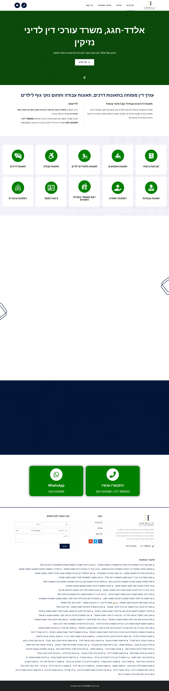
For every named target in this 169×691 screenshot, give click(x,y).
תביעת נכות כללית (69, 653)
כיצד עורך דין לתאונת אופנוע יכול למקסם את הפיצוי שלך (80, 594)
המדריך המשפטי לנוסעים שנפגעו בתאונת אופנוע (39, 569)
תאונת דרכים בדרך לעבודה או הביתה (81, 661)
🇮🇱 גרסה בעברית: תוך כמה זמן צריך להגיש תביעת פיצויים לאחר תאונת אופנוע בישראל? (115, 628)
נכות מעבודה (85, 657)
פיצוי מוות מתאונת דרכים (142, 670)
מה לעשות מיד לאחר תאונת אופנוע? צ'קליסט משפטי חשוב (128, 598)
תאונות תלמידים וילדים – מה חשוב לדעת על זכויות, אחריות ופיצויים (125, 636)
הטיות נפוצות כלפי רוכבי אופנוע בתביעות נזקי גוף (78, 590)
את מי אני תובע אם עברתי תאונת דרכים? (135, 674)
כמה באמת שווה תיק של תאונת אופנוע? (136, 602)
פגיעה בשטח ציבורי (113, 649)
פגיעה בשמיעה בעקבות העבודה (39, 649)
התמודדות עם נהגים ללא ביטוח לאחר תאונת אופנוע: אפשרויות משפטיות (69, 598)
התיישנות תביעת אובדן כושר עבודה (60, 640)
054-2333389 (104, 491)
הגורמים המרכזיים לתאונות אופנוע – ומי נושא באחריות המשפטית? (125, 573)
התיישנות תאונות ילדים (116, 653)
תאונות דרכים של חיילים (59, 666)
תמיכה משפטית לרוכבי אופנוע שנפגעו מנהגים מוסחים (88, 586)
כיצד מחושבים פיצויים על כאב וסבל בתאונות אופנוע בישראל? (64, 615)
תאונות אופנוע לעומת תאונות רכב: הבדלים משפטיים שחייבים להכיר (124, 623)
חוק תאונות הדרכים (53, 670)
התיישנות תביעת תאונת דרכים (28, 670)
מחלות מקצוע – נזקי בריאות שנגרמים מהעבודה (111, 644)
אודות (118, 5)
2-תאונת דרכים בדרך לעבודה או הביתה (111, 657)
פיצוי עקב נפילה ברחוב (32, 640)
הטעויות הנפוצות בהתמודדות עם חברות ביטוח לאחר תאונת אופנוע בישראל (121, 632)
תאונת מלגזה (95, 649)
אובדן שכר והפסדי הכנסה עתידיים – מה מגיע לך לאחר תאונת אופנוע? (123, 615)
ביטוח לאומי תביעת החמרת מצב (139, 649)
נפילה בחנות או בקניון (143, 644)
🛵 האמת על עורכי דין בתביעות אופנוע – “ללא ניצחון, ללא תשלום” (88, 602)
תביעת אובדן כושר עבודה (48, 653)
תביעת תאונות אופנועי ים (36, 657)
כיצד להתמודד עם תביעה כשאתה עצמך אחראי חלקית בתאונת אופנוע (64, 573)
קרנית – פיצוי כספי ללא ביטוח (32, 666)
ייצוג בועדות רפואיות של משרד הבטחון (71, 644)
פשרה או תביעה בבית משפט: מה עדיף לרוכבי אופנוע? (130, 607)
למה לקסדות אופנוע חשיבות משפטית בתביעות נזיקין (131, 581)
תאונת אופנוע (117, 666)
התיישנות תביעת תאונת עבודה (63, 657)
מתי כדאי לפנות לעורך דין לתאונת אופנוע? (87, 619)
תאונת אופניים (30, 661)
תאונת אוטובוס (102, 666)
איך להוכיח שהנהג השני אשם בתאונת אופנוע (134, 586)
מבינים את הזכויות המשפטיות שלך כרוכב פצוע (72, 623)
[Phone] (24, 5)
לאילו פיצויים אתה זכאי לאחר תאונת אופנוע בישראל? (130, 619)
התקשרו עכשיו (113, 485)
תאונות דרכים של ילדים (83, 666)
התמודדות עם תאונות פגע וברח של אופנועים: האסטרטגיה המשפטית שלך (74, 581)
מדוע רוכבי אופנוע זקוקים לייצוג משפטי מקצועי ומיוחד (130, 594)
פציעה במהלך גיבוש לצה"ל (141, 640)
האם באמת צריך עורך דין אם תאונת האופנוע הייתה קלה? (129, 577)
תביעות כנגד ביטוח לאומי (142, 657)
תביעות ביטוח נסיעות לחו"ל (90, 640)
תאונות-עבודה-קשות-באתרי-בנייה (78, 636)
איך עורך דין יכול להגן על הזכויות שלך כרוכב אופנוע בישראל (128, 590)
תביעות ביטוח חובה (144, 661)
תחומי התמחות (104, 5)
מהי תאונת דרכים (120, 670)
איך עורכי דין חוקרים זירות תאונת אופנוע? (80, 569)
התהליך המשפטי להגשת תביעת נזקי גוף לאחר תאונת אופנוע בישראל (124, 611)
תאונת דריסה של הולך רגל (51, 661)
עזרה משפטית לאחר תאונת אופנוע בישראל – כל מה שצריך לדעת (58, 632)
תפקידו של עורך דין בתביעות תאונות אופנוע (56, 628)
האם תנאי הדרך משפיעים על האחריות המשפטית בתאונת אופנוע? (125, 565)
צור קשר (89, 5)
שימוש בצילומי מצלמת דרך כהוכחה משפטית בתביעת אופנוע (127, 569)
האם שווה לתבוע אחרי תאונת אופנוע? (50, 619)
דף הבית (130, 5)
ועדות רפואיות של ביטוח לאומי (38, 644)
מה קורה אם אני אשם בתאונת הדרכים (93, 670)
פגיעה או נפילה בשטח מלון (141, 653)
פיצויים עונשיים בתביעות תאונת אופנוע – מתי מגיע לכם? (79, 607)
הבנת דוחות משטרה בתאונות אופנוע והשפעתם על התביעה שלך (67, 565)
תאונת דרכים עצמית (109, 661)
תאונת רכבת (127, 661)
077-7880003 (122, 491)
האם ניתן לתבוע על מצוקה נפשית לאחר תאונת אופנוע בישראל (65, 611)
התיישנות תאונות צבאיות (116, 640)
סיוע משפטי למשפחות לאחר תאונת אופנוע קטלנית (80, 577)
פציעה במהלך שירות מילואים (48, 636)
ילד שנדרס (69, 670)
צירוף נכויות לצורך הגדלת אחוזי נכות (71, 649)
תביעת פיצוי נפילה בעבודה (92, 653)
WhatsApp (56, 485)
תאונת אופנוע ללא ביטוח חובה (140, 666)
